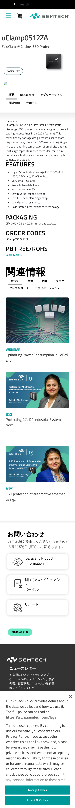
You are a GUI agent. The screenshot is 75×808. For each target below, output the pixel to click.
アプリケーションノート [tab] (50, 288)
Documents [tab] (27, 95)
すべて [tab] (15, 281)
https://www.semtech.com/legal (31, 717)
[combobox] (32, 4)
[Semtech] (31, 663)
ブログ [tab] (60, 281)
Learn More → (14, 255)
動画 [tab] (44, 281)
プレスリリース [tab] (19, 288)
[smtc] (49, 16)
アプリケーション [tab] (51, 95)
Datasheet (13, 71)
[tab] (14, 103)
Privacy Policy (17, 736)
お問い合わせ (20, 632)
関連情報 (14, 103)
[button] (70, 696)
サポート (31, 103)
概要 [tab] (11, 94)
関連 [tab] (30, 281)
